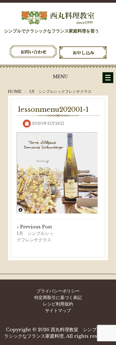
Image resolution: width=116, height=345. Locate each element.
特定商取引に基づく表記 (58, 297)
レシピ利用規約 (58, 304)
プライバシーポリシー (58, 291)
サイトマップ (58, 310)
